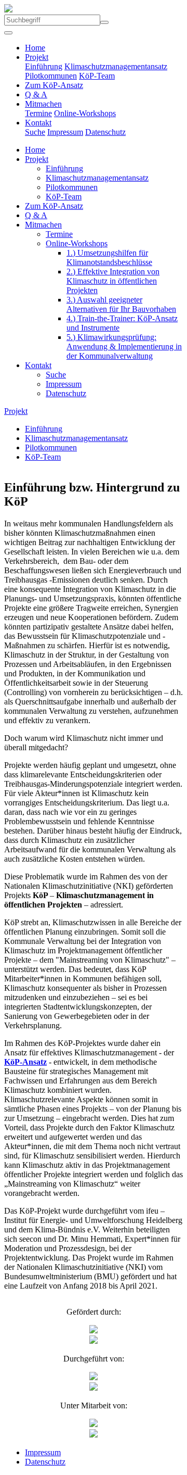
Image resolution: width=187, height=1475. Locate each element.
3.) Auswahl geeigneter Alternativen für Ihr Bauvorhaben (121, 304)
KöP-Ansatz (25, 1061)
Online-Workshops (85, 113)
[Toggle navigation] (8, 32)
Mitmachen (43, 224)
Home (35, 47)
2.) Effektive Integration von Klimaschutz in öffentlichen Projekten (112, 281)
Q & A (36, 94)
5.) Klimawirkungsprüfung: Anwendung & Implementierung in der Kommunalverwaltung (124, 346)
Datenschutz (105, 132)
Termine (38, 113)
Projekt (36, 159)
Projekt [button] (36, 57)
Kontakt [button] (38, 122)
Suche (35, 132)
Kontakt (38, 365)
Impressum (65, 132)
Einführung (43, 66)
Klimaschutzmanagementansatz (115, 66)
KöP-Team (97, 75)
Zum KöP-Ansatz (54, 85)
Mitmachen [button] (43, 103)
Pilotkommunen (51, 75)
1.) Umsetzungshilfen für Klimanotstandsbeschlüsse (109, 257)
